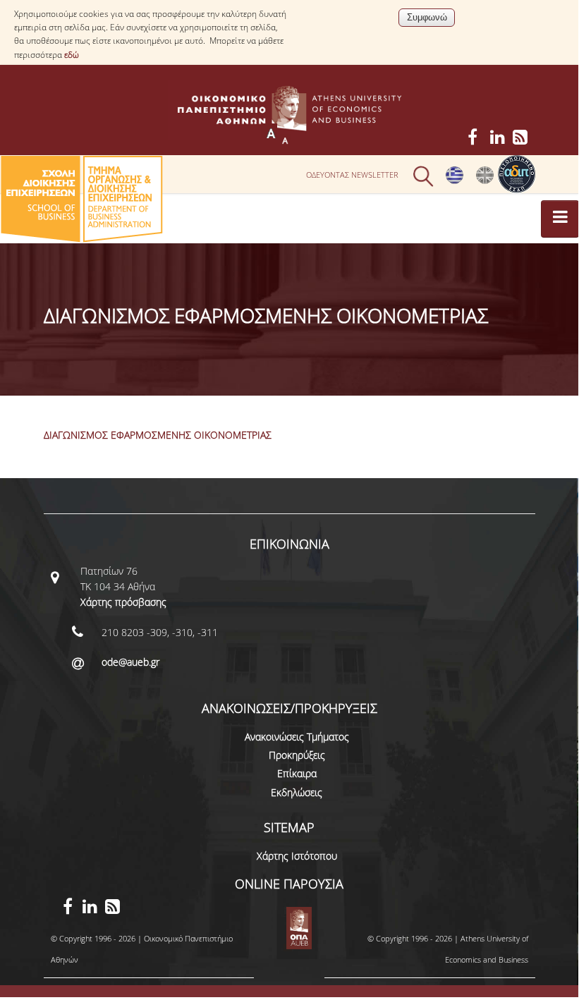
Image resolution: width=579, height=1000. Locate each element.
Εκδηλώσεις (296, 792)
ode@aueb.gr (130, 662)
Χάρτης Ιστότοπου (297, 855)
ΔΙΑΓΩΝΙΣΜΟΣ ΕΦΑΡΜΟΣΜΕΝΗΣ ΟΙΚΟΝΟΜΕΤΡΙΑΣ (158, 434)
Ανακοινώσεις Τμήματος (297, 736)
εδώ (71, 55)
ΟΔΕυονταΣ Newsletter (352, 174)
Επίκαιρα (297, 773)
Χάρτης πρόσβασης (123, 602)
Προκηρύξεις (297, 755)
